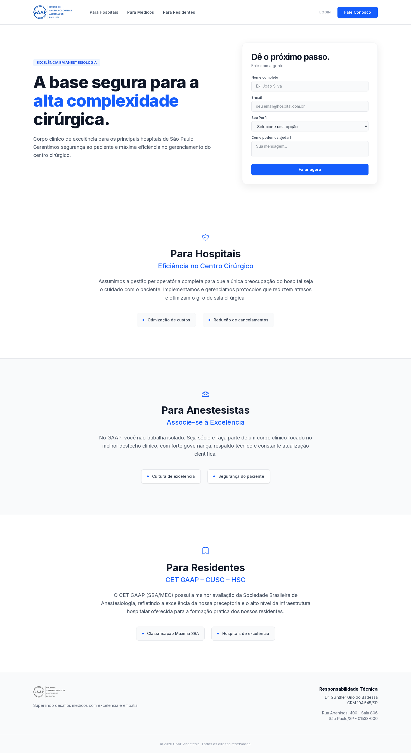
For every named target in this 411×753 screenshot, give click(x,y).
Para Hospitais (104, 12)
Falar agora (310, 169)
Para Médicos (140, 12)
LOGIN (325, 12)
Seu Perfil (259, 118)
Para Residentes (179, 12)
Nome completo (264, 77)
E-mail (256, 97)
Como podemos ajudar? (271, 137)
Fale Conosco (357, 12)
